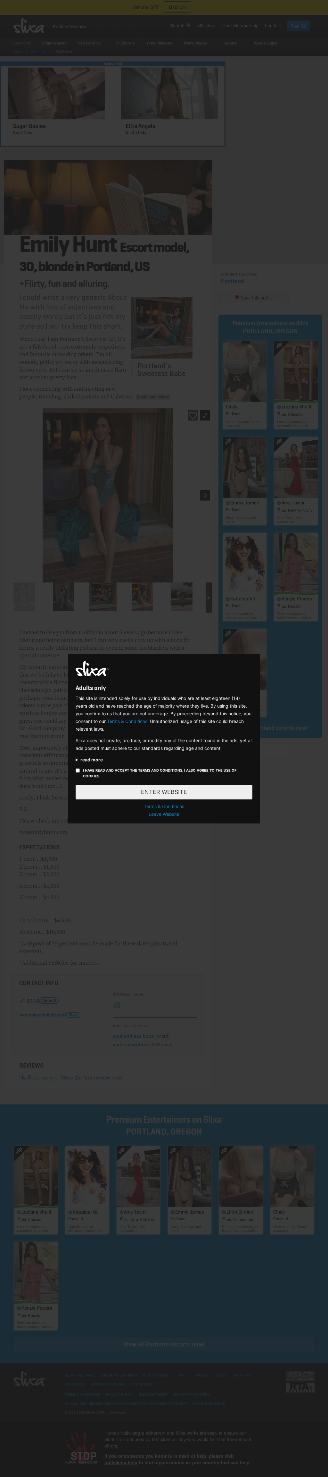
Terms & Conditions (127, 721)
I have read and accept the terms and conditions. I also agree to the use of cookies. (159, 773)
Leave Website (164, 814)
